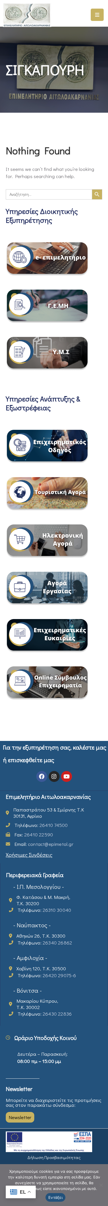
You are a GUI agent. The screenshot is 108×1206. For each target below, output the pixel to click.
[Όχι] (101, 1185)
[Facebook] (41, 776)
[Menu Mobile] (97, 15)
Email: (43, 844)
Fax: (33, 834)
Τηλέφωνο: (41, 825)
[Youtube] (66, 776)
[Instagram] (54, 776)
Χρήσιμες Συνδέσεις (29, 854)
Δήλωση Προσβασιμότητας (54, 1157)
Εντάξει (55, 1197)
